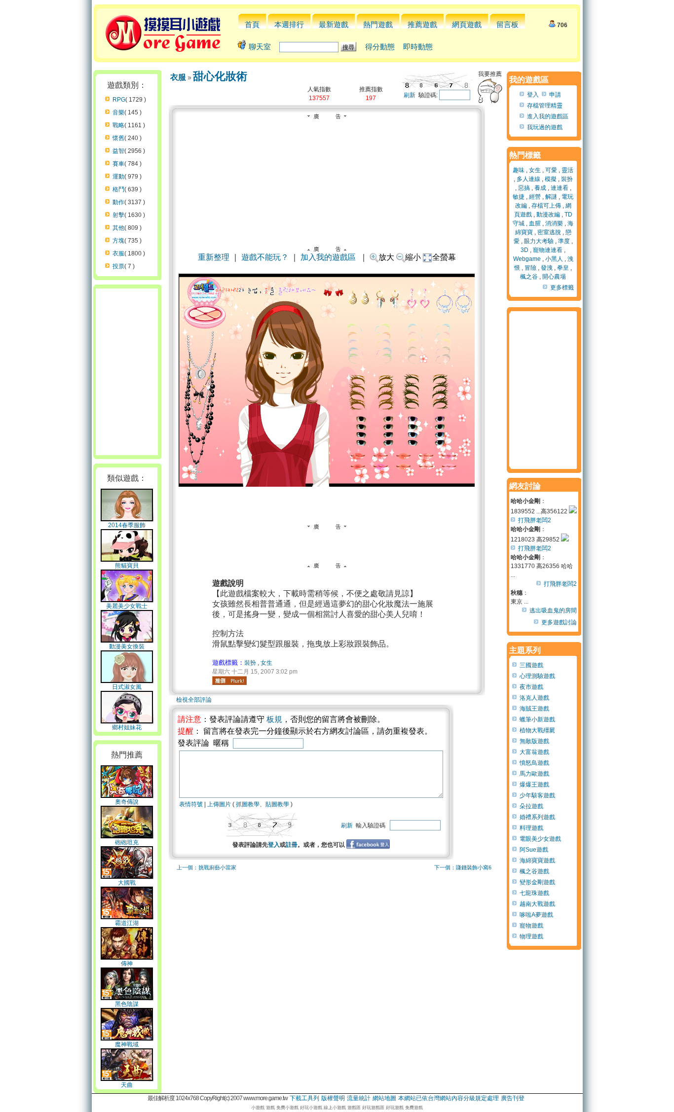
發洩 (547, 267)
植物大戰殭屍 (537, 730)
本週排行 (289, 24)
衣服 (118, 253)
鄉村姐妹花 (127, 727)
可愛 (551, 170)
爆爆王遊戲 (534, 784)
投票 (118, 266)
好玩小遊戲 (311, 1107)
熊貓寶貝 (127, 565)
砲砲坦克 (127, 842)
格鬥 (118, 189)
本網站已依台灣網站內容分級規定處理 (448, 1098)
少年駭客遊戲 (537, 795)
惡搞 (524, 187)
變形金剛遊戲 (537, 882)
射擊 (118, 215)
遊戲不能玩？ (265, 257)
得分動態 (380, 46)
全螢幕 (444, 257)
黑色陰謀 (127, 1004)
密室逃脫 (549, 232)
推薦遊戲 (422, 24)
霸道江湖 (127, 923)
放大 (386, 257)
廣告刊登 (512, 1098)
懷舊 (118, 138)
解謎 (551, 196)
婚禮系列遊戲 (537, 817)
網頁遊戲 (467, 24)
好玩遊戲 (395, 1107)
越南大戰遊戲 (537, 903)
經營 (535, 196)
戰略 (118, 125)
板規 (274, 719)
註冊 (292, 844)
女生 (266, 662)
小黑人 (554, 258)
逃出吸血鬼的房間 (553, 610)
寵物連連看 (547, 250)
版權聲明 (333, 1098)
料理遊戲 (531, 828)
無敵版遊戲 (534, 741)
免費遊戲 (414, 1107)
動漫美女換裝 (127, 646)
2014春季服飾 (127, 525)
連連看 (559, 187)
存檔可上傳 (546, 205)
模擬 (551, 179)
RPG (118, 99)
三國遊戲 (531, 665)
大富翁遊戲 (534, 752)
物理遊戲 (531, 936)
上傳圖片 (219, 804)
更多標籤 (562, 287)
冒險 (530, 267)
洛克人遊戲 (534, 697)
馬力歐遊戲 (534, 773)
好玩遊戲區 (373, 1107)
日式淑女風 (127, 686)
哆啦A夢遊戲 (536, 914)
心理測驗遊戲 (537, 676)
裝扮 (250, 662)
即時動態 (418, 46)
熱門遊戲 (378, 24)
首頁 (252, 24)
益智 (118, 150)
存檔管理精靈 (544, 105)
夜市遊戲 (531, 686)
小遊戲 (257, 1107)
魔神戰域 (127, 1044)
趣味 (518, 170)
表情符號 (191, 804)
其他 (118, 227)
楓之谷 (529, 276)
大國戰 (127, 882)
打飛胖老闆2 (534, 520)
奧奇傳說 (127, 801)
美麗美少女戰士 (127, 606)
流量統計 (359, 1098)
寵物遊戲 (531, 925)
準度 (564, 241)
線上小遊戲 (335, 1107)
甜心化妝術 (220, 76)
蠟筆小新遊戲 (537, 719)
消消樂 (554, 223)
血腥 (535, 223)
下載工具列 (304, 1098)
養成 (540, 187)
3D (524, 250)
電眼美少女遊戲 (540, 838)
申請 (555, 94)
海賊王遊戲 (534, 708)
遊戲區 (354, 1107)
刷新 (409, 95)
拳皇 (563, 267)
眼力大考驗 (539, 241)
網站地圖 (384, 1098)
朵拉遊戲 (531, 806)
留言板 (507, 24)
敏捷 (518, 196)
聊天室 (260, 46)
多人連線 (528, 179)
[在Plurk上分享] (229, 680)
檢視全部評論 (194, 699)
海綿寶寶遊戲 (537, 860)
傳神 (127, 963)
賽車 (118, 163)
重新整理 (213, 257)
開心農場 (554, 276)
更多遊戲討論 (559, 622)
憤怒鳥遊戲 (534, 762)
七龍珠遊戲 (534, 893)
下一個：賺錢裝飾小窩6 (462, 867)
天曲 (127, 1084)
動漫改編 (548, 214)
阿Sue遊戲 (534, 849)
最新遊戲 (333, 24)
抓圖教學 (248, 804)
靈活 (567, 170)
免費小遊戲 (287, 1107)
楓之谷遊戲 (534, 871)
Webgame (527, 258)
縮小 (413, 257)
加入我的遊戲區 (328, 257)
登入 (274, 844)
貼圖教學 (277, 804)
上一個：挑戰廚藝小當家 (206, 867)
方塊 (118, 240)
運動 (118, 176)
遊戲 (270, 1107)
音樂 (118, 112)
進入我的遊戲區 (547, 116)
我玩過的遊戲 (544, 127)
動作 (118, 202)
